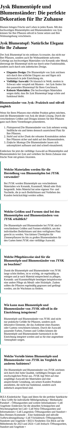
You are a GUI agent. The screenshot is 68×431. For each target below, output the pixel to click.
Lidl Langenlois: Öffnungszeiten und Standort (41, 411)
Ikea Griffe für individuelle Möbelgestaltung (25, 399)
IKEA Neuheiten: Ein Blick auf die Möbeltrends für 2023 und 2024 (32, 422)
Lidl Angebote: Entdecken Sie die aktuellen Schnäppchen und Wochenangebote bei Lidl (31, 405)
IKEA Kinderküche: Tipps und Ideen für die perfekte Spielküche (33, 396)
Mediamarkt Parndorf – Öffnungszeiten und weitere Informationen (31, 401)
